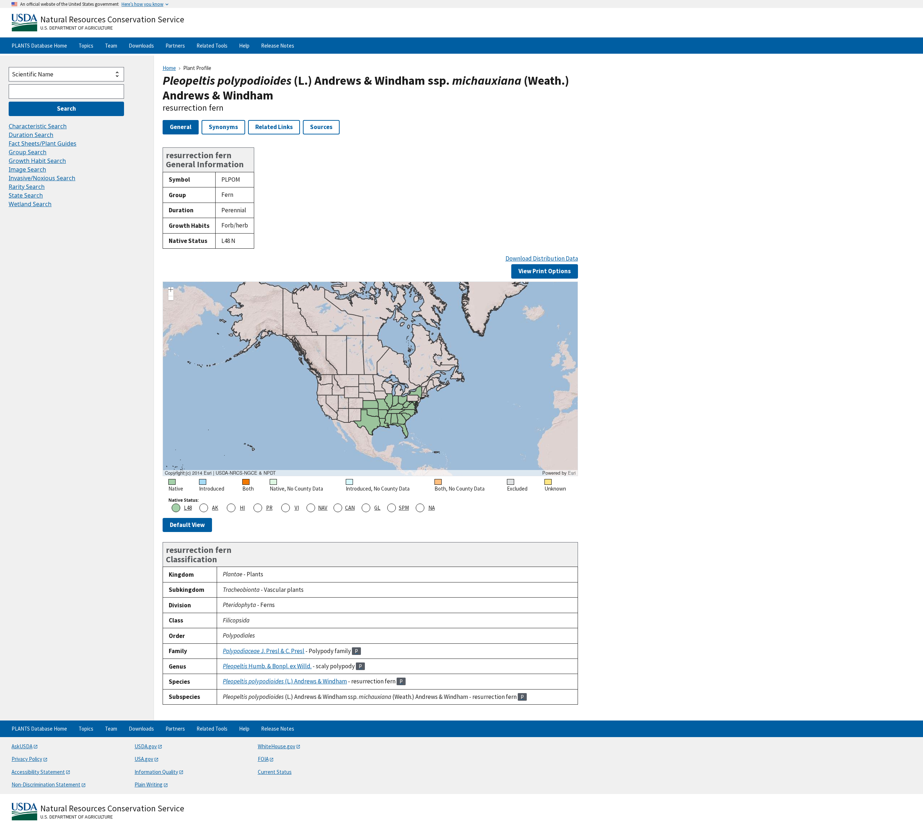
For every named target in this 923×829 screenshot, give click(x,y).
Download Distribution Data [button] (541, 258)
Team (111, 45)
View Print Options (544, 271)
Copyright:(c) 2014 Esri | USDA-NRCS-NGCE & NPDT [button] (220, 473)
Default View (187, 525)
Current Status (275, 771)
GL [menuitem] (377, 507)
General (180, 127)
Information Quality (156, 771)
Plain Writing (148, 784)
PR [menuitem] (269, 507)
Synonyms (223, 127)
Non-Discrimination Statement (46, 784)
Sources (321, 127)
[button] (170, 290)
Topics (86, 45)
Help (244, 45)
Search (66, 108)
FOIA (263, 758)
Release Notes (277, 45)
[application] (370, 379)
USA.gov (143, 758)
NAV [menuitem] (322, 507)
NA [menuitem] (431, 507)
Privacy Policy (27, 758)
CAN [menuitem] (350, 507)
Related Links (274, 127)
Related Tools (212, 45)
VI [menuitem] (297, 507)
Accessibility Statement (38, 771)
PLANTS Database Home (39, 45)
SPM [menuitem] (404, 507)
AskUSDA (22, 746)
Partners (175, 45)
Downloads (141, 45)
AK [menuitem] (215, 507)
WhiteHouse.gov (276, 746)
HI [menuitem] (242, 507)
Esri (572, 472)
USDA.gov (145, 746)
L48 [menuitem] (188, 507)
